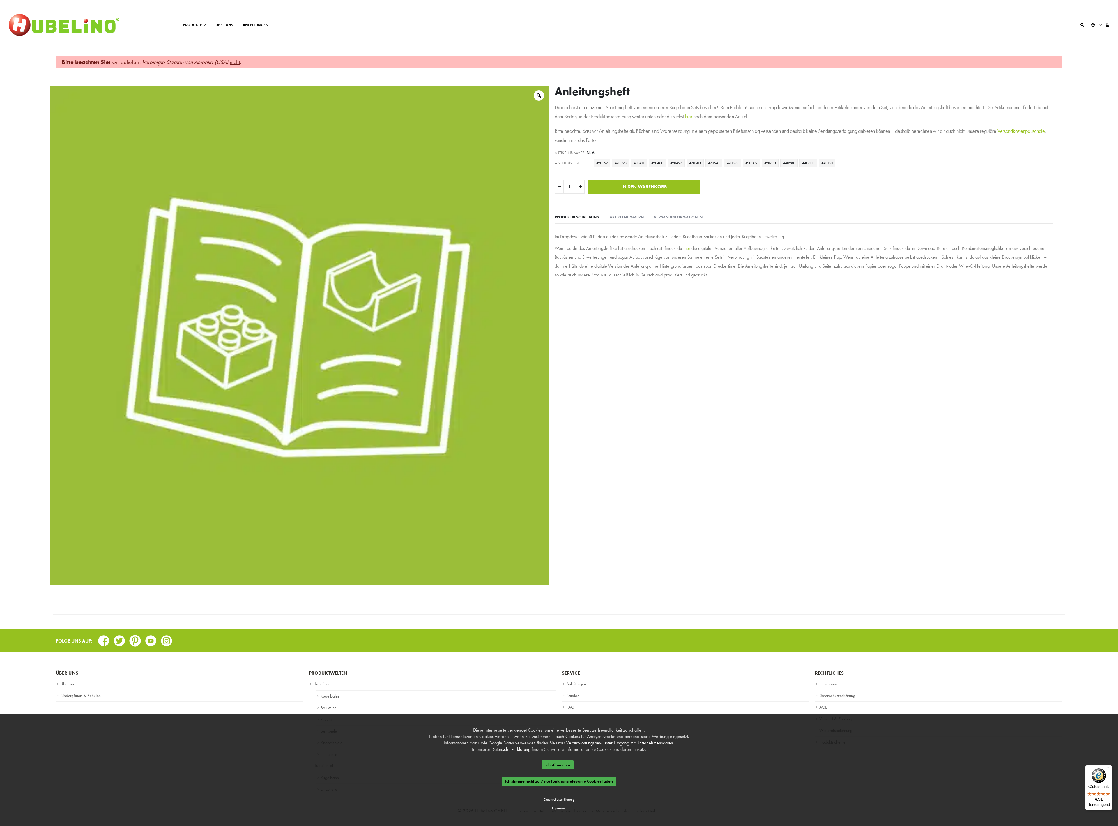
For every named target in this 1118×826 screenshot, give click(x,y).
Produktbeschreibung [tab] (577, 217)
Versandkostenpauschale (1021, 131)
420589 (751, 162)
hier (688, 116)
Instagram (166, 639)
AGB (823, 707)
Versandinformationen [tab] (678, 217)
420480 (657, 162)
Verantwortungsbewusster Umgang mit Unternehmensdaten (619, 743)
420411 (639, 162)
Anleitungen (255, 24)
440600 (808, 162)
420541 (714, 162)
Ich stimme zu (557, 764)
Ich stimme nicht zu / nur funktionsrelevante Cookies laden (559, 781)
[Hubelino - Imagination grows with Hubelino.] (64, 25)
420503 (695, 162)
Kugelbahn (330, 696)
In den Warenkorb (644, 186)
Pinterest (135, 639)
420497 (676, 162)
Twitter (119, 639)
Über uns (224, 24)
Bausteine (329, 708)
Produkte (192, 24)
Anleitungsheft (570, 162)
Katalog (573, 695)
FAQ (570, 707)
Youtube (151, 639)
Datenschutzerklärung (837, 695)
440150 (827, 162)
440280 (789, 162)
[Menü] (1108, 768)
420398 (621, 162)
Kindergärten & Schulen (80, 695)
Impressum (828, 684)
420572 (732, 162)
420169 (602, 162)
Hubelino (321, 684)
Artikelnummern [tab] (627, 217)
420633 (770, 162)
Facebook (103, 639)
